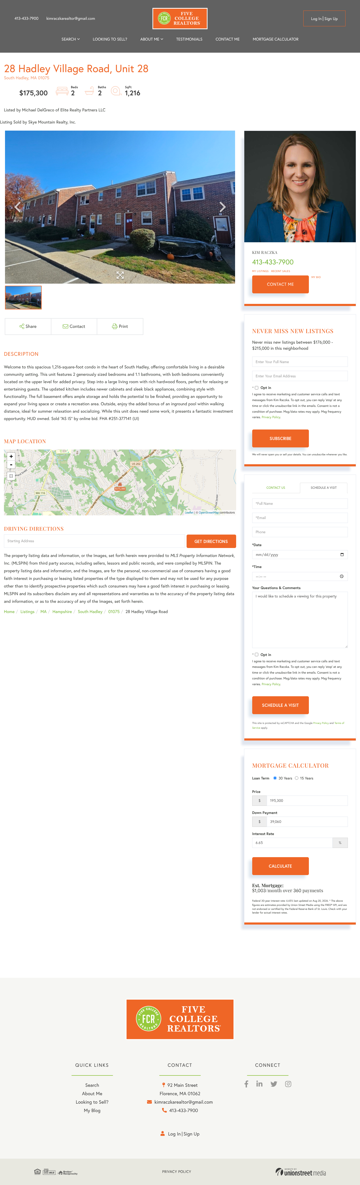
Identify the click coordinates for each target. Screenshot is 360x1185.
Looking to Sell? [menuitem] (110, 39)
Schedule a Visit (324, 488)
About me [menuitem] (149, 39)
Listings (28, 611)
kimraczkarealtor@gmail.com (70, 18)
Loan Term (260, 778)
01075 (114, 611)
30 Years (285, 778)
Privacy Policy (271, 417)
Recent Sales (280, 271)
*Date (257, 544)
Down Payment (265, 812)
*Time (257, 566)
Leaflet (189, 512)
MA (44, 611)
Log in (316, 18)
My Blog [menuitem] (92, 1110)
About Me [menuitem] (92, 1093)
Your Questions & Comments (276, 587)
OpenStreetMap (209, 512)
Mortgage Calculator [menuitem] (275, 39)
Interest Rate (263, 833)
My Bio (316, 277)
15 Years (306, 778)
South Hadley (90, 611)
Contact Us (275, 488)
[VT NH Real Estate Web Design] (301, 1172)
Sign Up (331, 18)
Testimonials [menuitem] (189, 39)
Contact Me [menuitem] (228, 39)
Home (9, 611)
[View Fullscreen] (11, 476)
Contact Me (280, 284)
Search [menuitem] (69, 39)
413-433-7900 (26, 18)
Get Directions (211, 541)
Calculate (280, 866)
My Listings (260, 271)
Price (256, 791)
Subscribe (280, 438)
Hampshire (62, 611)
